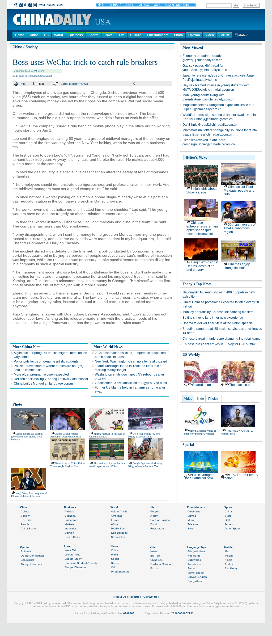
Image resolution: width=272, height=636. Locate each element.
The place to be (240, 385)
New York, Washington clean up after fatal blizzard (131, 361)
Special (188, 445)
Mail (41, 83)
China (34, 35)
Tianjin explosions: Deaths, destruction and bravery (202, 266)
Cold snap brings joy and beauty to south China (144, 435)
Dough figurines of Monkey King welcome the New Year (145, 465)
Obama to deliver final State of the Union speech (217, 323)
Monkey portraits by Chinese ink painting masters (217, 312)
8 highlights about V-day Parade (201, 190)
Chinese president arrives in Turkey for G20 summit (219, 344)
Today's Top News (196, 284)
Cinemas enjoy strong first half (237, 266)
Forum (224, 35)
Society (32, 47)
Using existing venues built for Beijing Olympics (200, 432)
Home (19, 35)
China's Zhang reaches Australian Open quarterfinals (65, 435)
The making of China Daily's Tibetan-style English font (68, 465)
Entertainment (157, 35)
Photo (178, 35)
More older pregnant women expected (41, 374)
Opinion (194, 35)
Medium (74, 83)
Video (209, 35)
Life (122, 35)
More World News (108, 347)
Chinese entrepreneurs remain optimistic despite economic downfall (202, 228)
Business (76, 35)
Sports (93, 35)
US (46, 35)
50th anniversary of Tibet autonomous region (240, 228)
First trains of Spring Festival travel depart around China (107, 465)
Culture (135, 35)
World (58, 35)
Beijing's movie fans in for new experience (212, 317)
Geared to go (201, 385)
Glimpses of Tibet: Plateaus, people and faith (239, 190)
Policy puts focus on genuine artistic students (46, 361)
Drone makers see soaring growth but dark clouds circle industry (26, 436)
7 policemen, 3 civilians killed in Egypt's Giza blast (131, 383)
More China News (26, 347)
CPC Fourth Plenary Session (239, 476)
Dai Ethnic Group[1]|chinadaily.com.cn (209, 125)
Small (84, 83)
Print (23, 83)
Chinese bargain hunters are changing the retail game (221, 338)
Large (64, 83)
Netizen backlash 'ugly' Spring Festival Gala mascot (51, 379)
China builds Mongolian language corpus (44, 383)
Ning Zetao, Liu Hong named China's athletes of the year (29, 495)
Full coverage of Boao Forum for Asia (199, 476)
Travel (108, 35)
